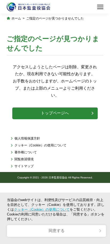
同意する (57, 231)
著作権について (25, 152)
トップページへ (55, 113)
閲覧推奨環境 (24, 159)
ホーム (16, 18)
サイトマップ (24, 166)
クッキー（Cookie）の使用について (40, 145)
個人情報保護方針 (27, 138)
